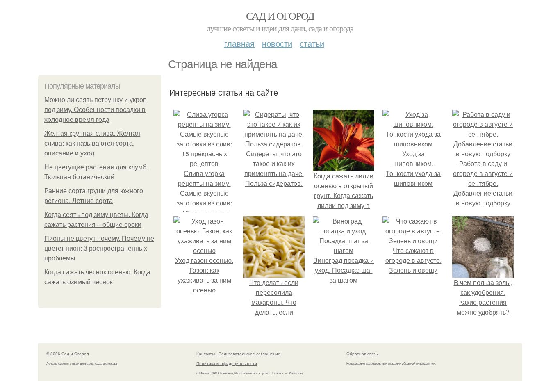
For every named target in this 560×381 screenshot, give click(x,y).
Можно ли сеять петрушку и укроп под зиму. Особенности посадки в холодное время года (95, 109)
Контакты (205, 353)
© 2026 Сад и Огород (67, 353)
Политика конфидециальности (226, 363)
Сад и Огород (280, 16)
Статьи (312, 43)
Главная (239, 43)
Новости (277, 43)
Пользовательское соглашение (249, 353)
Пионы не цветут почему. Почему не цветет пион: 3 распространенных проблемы (99, 248)
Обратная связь (362, 353)
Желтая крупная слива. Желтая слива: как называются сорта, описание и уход (92, 143)
